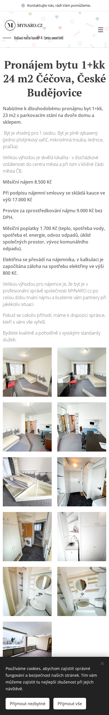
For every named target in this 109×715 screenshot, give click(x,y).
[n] (28, 25)
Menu (100, 29)
